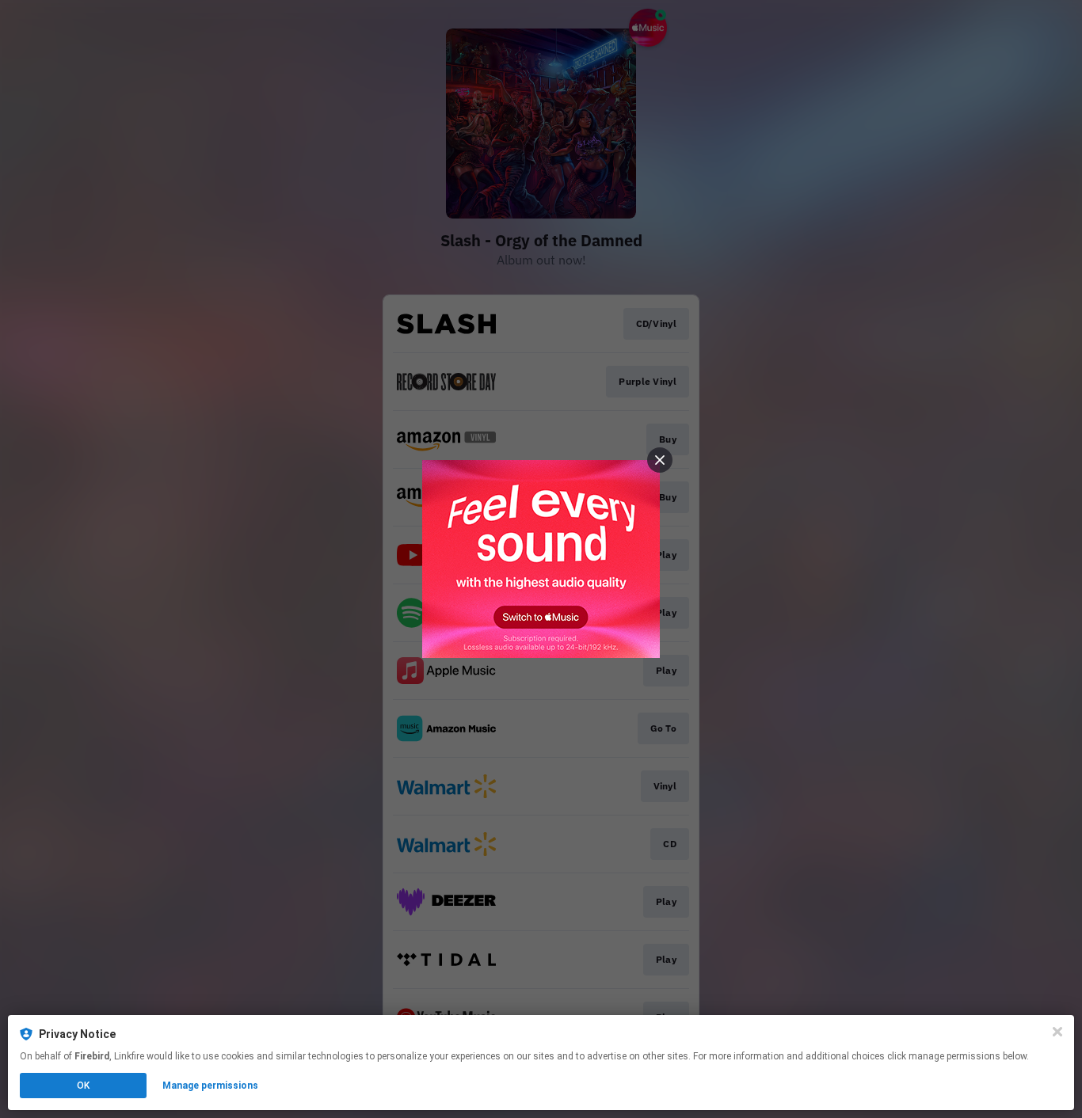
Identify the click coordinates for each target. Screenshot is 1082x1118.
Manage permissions (210, 1085)
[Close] (1057, 1031)
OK (83, 1085)
